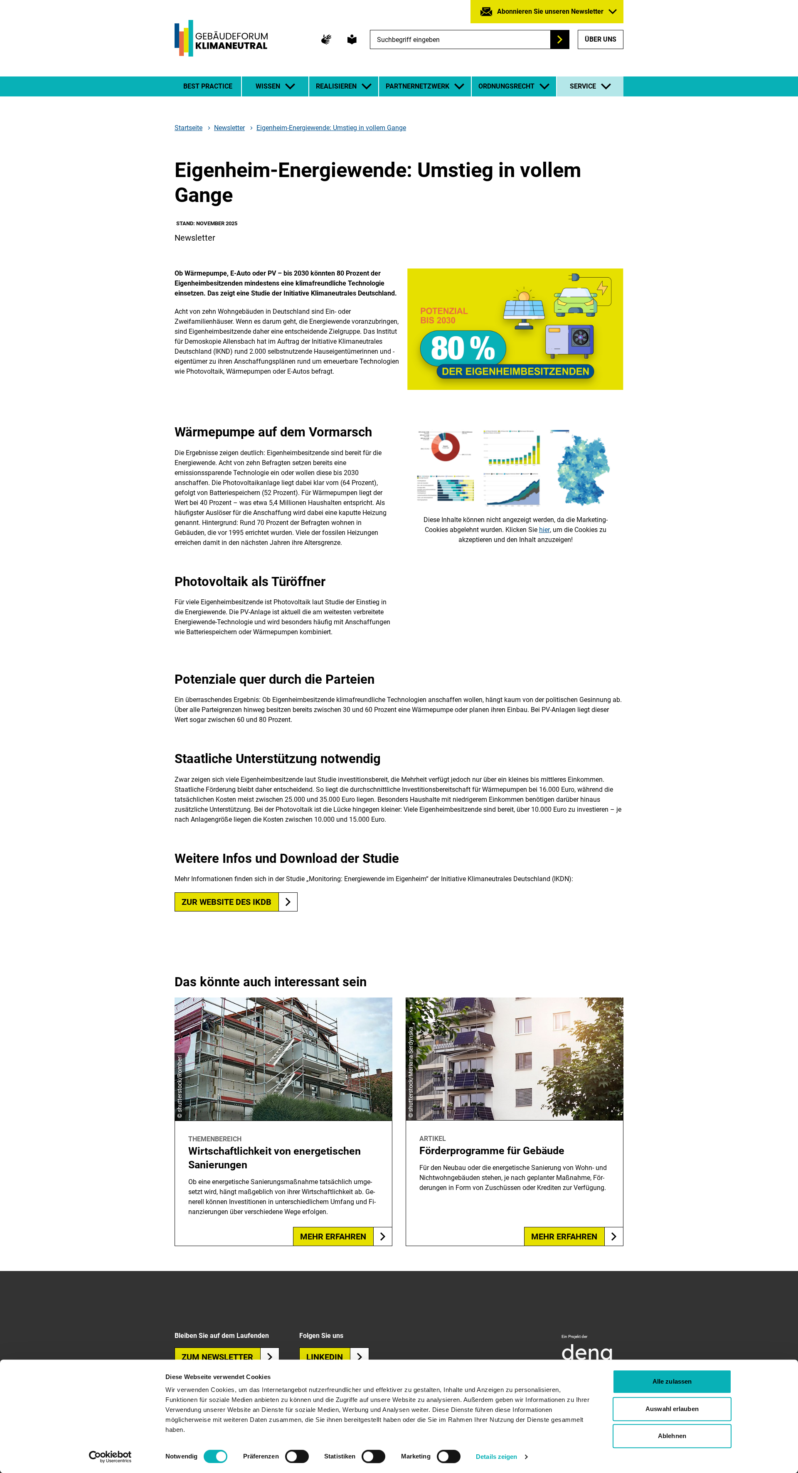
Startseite (188, 128)
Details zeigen (496, 1456)
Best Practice (207, 86)
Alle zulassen (672, 1381)
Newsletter (229, 128)
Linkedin (324, 1357)
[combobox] (469, 39)
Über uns (600, 39)
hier (544, 530)
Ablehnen (672, 1435)
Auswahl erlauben (672, 1408)
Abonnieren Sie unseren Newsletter (550, 11)
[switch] (297, 1456)
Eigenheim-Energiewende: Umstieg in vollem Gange (331, 128)
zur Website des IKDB (226, 902)
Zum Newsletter (217, 1357)
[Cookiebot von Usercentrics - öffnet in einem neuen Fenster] (110, 1457)
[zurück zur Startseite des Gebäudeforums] (221, 38)
